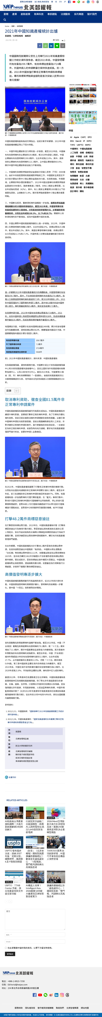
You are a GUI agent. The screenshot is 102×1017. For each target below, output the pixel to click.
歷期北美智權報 (26, 1)
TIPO (72, 145)
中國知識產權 (86, 148)
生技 (82, 179)
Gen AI (78, 141)
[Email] (62, 45)
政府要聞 (30, 818)
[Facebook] (39, 45)
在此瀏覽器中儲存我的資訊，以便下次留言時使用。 (30, 947)
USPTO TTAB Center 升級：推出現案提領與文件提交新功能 (14, 889)
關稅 (82, 191)
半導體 (79, 156)
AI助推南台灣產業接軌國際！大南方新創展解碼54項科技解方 (14, 825)
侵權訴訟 (90, 152)
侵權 (82, 152)
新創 (78, 168)
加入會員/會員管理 (41, 1)
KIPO (89, 141)
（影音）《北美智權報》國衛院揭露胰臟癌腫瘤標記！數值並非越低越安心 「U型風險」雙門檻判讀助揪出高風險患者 (35, 858)
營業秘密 (74, 179)
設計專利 (74, 191)
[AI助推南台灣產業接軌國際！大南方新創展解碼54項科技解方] (14, 813)
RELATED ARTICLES (16, 800)
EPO (90, 137)
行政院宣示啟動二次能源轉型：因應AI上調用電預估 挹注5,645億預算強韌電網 (35, 827)
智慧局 (73, 172)
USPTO (80, 145)
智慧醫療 (74, 175)
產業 (14, 14)
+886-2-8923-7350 (16, 981)
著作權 (79, 187)
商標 (91, 156)
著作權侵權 (89, 187)
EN (60, 1)
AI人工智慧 (51, 847)
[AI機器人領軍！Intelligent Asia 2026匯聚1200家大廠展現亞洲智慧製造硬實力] (35, 877)
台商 (86, 156)
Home (7, 26)
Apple (76, 137)
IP (84, 141)
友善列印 (12, 777)
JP (65, 1)
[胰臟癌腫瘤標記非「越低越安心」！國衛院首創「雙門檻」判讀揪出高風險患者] (56, 877)
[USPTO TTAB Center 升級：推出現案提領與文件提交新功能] (14, 877)
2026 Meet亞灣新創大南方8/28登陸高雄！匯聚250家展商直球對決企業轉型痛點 (56, 827)
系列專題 (78, 14)
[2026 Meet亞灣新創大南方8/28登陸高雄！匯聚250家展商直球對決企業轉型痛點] (56, 813)
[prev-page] (6, 901)
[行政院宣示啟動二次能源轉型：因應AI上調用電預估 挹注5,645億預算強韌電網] (35, 813)
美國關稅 (90, 183)
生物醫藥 (51, 882)
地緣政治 (90, 160)
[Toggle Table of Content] (15, 391)
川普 (72, 168)
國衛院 (81, 160)
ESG (72, 141)
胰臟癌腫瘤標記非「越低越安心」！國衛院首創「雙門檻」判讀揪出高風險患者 (56, 891)
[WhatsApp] (45, 45)
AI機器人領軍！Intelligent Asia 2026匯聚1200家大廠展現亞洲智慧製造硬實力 (35, 891)
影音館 (29, 847)
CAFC (83, 137)
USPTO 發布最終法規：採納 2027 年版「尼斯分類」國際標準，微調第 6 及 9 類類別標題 (14, 856)
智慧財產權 (83, 172)
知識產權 (74, 183)
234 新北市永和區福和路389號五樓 (23, 987)
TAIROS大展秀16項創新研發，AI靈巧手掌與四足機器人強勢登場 (56, 854)
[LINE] (56, 45)
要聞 (6, 14)
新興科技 (39, 14)
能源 (72, 187)
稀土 (82, 183)
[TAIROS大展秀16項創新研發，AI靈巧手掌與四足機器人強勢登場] (56, 842)
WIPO (88, 145)
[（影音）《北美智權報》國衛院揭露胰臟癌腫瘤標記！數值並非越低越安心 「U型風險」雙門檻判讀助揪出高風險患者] (35, 842)
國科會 (73, 160)
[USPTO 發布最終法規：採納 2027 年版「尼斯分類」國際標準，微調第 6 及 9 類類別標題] (14, 842)
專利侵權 (80, 164)
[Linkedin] (51, 45)
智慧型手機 (87, 168)
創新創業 (25, 14)
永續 (88, 175)
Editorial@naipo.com (17, 984)
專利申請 (90, 164)
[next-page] (10, 901)
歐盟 (82, 175)
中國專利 (74, 148)
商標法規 (9, 847)
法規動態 (65, 14)
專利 (72, 164)
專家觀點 (52, 14)
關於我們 (92, 14)
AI (71, 137)
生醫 (88, 179)
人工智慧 (74, 152)
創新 (72, 156)
